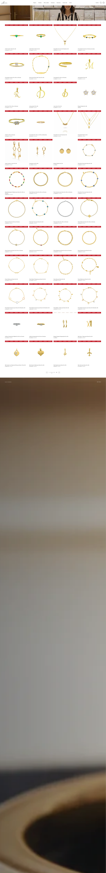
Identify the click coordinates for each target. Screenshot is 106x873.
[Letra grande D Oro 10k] (40, 93)
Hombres (40, 2)
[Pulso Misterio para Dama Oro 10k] (89, 266)
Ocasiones (53, 2)
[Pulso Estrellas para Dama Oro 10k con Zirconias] (65, 237)
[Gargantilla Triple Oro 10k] (89, 122)
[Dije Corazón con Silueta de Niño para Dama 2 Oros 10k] (16, 352)
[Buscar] (101, 2)
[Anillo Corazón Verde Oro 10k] (16, 36)
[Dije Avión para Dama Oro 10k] (89, 352)
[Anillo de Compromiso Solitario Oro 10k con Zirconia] (16, 323)
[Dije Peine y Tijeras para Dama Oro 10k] (89, 323)
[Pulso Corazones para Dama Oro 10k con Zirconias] (65, 179)
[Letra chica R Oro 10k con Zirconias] (16, 93)
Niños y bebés (46, 2)
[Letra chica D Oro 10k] (65, 93)
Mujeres (34, 2)
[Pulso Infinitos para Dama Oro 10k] (16, 266)
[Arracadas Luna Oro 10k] (40, 150)
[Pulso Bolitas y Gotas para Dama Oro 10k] (65, 295)
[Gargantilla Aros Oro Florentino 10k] (65, 122)
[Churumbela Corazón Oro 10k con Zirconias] (16, 64)
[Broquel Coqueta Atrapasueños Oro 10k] (65, 323)
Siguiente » (59, 372)
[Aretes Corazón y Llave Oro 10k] (16, 150)
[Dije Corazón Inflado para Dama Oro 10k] (40, 352)
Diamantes (59, 2)
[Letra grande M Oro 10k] (89, 64)
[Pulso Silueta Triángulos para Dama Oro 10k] (40, 266)
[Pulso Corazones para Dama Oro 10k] (89, 237)
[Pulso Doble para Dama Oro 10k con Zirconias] (40, 179)
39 (56, 372)
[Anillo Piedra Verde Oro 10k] (40, 36)
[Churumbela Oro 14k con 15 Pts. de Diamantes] (40, 122)
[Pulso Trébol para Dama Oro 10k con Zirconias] (89, 209)
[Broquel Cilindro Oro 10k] (65, 150)
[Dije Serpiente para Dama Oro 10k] (65, 352)
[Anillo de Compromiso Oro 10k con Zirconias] (40, 323)
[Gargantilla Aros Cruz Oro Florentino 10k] (65, 36)
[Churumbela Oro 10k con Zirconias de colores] (89, 36)
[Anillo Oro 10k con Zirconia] (16, 122)
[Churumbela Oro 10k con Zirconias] (65, 64)
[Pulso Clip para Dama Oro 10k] (65, 266)
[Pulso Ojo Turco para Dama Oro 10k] (40, 237)
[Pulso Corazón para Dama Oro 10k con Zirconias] (16, 237)
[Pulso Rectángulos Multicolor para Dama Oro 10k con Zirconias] (16, 179)
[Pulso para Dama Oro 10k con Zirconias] (16, 209)
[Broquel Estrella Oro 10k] (89, 93)
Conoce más (65, 2)
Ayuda (70, 2)
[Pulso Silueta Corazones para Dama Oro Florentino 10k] (16, 295)
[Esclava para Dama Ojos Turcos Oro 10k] (40, 64)
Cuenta (97, 2)
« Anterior (47, 372)
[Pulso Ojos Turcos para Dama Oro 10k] (89, 150)
